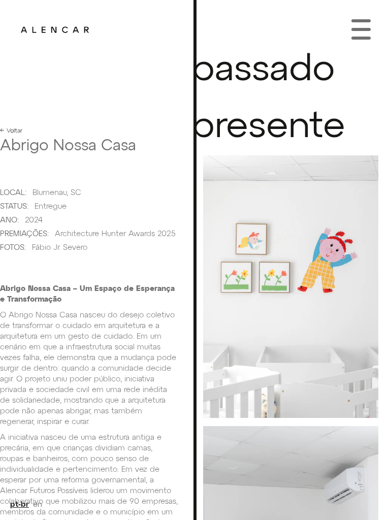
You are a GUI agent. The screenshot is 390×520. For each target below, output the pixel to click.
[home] (54, 29)
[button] (361, 29)
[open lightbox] (290, 286)
